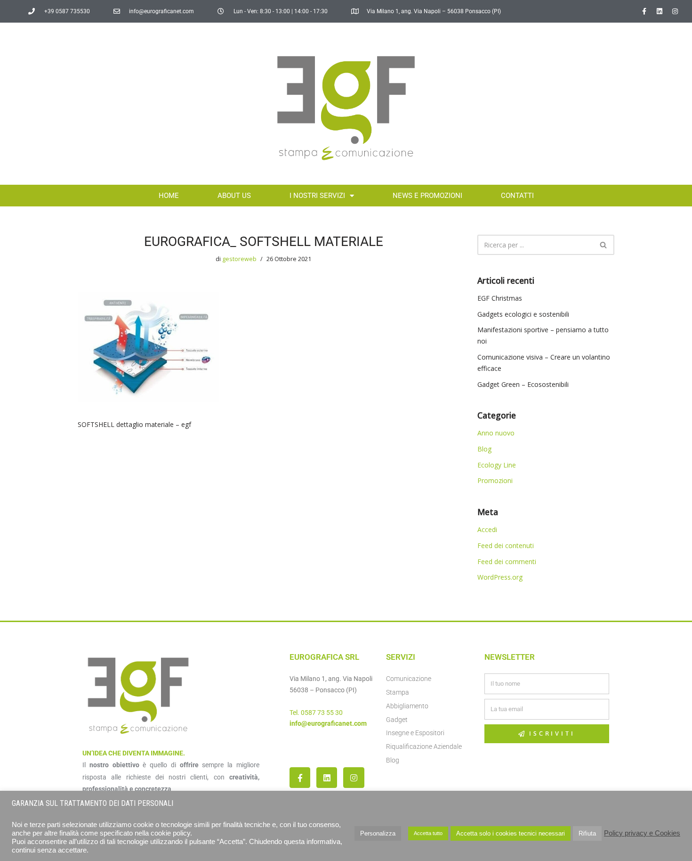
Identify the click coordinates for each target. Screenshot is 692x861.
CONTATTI (517, 195)
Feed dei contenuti (505, 545)
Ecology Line (496, 464)
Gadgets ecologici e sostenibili (523, 314)
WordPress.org (500, 577)
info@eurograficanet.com (328, 723)
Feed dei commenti (506, 561)
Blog (484, 448)
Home (169, 195)
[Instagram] (675, 11)
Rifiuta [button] (587, 833)
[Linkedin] (659, 11)
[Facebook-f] (644, 11)
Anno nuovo (496, 432)
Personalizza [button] (377, 833)
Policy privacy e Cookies (642, 833)
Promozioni (495, 480)
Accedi (487, 529)
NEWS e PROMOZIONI (427, 195)
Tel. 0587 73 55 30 (316, 712)
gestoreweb (239, 259)
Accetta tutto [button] (428, 833)
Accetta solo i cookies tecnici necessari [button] (510, 833)
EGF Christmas (499, 298)
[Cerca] (603, 245)
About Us (234, 195)
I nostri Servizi (317, 195)
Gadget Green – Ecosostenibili (523, 384)
